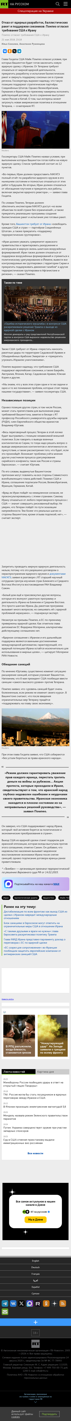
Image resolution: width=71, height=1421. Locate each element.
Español (35, 1286)
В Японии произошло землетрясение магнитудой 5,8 (34, 1106)
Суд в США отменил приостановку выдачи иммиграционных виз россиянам (28, 1141)
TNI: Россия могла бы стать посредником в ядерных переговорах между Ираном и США (34, 1096)
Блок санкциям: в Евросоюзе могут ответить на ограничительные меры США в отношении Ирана (33, 924)
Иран (6, 897)
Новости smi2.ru (8, 999)
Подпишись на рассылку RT (5, 1311)
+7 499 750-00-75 (53, 1367)
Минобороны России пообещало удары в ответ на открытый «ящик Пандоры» (33, 1084)
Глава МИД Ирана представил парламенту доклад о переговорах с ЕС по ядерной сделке (34, 941)
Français (36, 1273)
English (35, 1260)
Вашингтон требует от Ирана (33, 224)
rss (62, 1303)
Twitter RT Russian (21, 1303)
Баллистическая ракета (26, 897)
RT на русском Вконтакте (13, 1303)
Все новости (35, 1153)
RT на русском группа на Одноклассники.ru (46, 1303)
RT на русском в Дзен (54, 1303)
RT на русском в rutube (38, 1303)
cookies (15, 1416)
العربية (35, 1280)
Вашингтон (48, 897)
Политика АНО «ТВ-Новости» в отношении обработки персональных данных (35, 1376)
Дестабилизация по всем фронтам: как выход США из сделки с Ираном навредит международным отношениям (35, 915)
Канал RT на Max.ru (29, 1303)
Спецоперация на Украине (35, 11)
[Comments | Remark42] (35, 980)
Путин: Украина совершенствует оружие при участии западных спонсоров (35, 1129)
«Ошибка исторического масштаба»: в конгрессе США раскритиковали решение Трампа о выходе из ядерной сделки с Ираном (35, 327)
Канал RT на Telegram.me (5, 1303)
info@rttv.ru (42, 1370)
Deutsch (35, 1267)
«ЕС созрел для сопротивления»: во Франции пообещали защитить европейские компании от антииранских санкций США (32, 951)
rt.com (24, 1357)
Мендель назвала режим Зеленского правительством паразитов (35, 1117)
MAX (56, 884)
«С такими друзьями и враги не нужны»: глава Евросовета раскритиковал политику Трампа (31, 932)
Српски (35, 1293)
